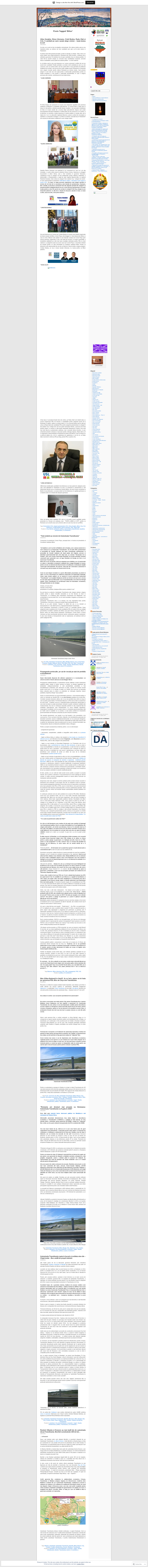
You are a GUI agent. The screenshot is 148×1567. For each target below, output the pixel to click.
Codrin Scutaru (96, 401)
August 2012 (95, 564)
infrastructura (75, 664)
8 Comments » (69, 666)
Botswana (73, 1248)
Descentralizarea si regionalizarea (100, 97)
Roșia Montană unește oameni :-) (100, 640)
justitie (94, 508)
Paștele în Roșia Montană (99, 651)
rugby (94, 533)
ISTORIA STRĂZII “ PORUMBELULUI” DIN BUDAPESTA (100, 621)
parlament (56, 529)
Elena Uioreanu (66, 527)
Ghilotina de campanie (98, 419)
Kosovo (65, 1547)
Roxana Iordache (97, 464)
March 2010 (95, 605)
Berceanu (71, 1419)
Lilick (94, 433)
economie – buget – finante (99, 499)
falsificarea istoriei (97, 502)
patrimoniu (95, 519)
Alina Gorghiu (72, 526)
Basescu (50, 971)
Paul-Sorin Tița (99, 672)
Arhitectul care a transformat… (102, 663)
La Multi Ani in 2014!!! (98, 119)
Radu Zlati (77, 527)
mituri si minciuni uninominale (99, 515)
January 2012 (96, 574)
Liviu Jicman (95, 434)
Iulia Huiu (95, 427)
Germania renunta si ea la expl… (101, 683)
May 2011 (95, 585)
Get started (90, 2)
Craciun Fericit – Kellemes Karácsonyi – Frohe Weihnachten (99, 170)
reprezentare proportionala (71, 529)
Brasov (72, 662)
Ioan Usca (95, 426)
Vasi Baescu (95, 481)
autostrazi (50, 664)
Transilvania (80, 663)
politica (62, 529)
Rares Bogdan (96, 458)
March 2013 (95, 557)
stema (94, 539)
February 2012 (96, 573)
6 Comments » (68, 973)
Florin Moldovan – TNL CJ (99, 415)
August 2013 (95, 552)
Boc (68, 1248)
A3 (45, 662)
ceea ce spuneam (45, 1414)
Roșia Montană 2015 (97, 647)
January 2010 (96, 608)
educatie (95, 501)
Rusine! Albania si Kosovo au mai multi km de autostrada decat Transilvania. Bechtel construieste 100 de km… (63, 1431)
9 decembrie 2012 (48, 526)
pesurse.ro (95, 454)
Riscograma (95, 463)
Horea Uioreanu (96, 425)
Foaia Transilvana (60, 988)
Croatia (53, 1547)
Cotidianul (54, 1412)
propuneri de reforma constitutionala (101, 525)
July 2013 (95, 553)
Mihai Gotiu (95, 446)
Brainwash (95, 391)
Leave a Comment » (69, 1250)
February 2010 (96, 607)
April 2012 (94, 570)
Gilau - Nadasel (63, 1097)
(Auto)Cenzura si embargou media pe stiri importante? (100, 121)
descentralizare (62, 1100)
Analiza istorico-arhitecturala (98, 379)
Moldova (54, 663)
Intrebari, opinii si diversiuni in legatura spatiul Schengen (99, 163)
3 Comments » (67, 530)
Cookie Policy (80, 1564)
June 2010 (95, 601)
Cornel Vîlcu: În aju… (101, 687)
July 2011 (95, 583)
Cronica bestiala (96, 406)
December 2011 (96, 576)
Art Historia (94, 382)
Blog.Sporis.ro (96, 388)
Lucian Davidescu (97, 439)
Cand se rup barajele (101, 688)
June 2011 (95, 584)
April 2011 (94, 587)
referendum (95, 526)
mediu (94, 514)
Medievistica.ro (96, 444)
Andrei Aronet (95, 381)
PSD (77, 971)
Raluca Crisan (96, 457)
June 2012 (95, 567)
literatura (95, 511)
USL (80, 971)
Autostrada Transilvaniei (56, 1419)
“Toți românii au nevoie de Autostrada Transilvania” (60, 536)
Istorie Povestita (97, 611)
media (94, 512)
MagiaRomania (96, 441)
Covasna (44, 663)
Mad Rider (98, 692)
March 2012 (95, 571)
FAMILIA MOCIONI (97, 617)
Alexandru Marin (96, 374)
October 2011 (96, 578)
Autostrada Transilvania (55, 662)
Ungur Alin (95, 477)
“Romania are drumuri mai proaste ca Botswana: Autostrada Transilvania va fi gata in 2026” (63, 1108)
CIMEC (94, 398)
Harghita (70, 1097)
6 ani (46, 1095)
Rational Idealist (96, 460)
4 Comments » (75, 1101)
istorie (94, 507)
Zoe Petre (95, 485)
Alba (47, 662)
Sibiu (74, 663)
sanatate (95, 535)
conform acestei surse (55, 753)
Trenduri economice (97, 472)
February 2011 (96, 590)
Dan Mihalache (96, 408)
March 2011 (95, 588)
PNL (72, 527)
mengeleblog (99, 677)
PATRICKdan (96, 451)
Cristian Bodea (57, 527)
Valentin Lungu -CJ (97, 478)
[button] (63, 91)
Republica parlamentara (98, 99)
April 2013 (94, 556)
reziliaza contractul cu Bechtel (57, 1264)
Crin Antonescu (96, 403)
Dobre (52, 1420)
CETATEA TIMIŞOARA (98, 616)
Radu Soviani (96, 456)
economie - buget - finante (64, 664)
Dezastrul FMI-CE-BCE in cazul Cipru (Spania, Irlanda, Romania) (101, 161)
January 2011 (96, 591)
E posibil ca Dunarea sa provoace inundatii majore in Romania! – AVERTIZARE (100, 154)
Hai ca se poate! (96, 422)
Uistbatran (95, 475)
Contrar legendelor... (97, 613)
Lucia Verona (96, 437)
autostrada (47, 1419)
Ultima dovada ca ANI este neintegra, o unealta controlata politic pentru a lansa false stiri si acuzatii (100, 157)
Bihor (78, 526)
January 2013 (96, 559)
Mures (59, 663)
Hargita (50, 663)
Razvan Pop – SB (97, 461)
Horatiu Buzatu (96, 423)
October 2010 (96, 595)
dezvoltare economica (52, 1097)
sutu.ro (94, 468)
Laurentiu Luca (96, 430)
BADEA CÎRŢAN (96, 626)
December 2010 (96, 592)
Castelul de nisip (96, 392)
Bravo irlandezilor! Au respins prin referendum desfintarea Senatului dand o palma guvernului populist (100, 130)
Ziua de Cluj (81, 1465)
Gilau (56, 1420)
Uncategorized (96, 543)
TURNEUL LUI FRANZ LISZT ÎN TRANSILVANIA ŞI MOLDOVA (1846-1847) (100, 624)
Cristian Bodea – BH (97, 405)
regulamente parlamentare (99, 528)
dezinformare (96, 497)
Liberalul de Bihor (97, 432)
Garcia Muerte (96, 416)
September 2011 (96, 580)
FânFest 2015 (96, 644)
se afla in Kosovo (59, 1441)
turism (62, 666)
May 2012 (95, 569)
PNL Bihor (64, 663)
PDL (63, 971)
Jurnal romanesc (96, 429)
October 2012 (96, 563)
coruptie (94, 494)
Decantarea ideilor (97, 410)
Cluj (81, 526)
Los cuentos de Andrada (98, 436)
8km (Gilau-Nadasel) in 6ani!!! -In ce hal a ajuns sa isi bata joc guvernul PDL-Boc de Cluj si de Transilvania (63, 979)
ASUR (93, 384)
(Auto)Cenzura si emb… (102, 701)
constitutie (95, 492)
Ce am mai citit (96, 395)
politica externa (96, 522)
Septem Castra (96, 465)
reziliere (69, 1420)
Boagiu (65, 1248)
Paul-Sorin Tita (96, 453)
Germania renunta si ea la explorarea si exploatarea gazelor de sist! (99, 150)
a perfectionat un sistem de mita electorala (63, 745)
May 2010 (95, 602)
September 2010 (96, 597)
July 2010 (95, 600)
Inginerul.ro (43, 988)
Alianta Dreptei (95, 377)
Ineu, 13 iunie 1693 (97, 614)
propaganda (71, 971)
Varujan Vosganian (97, 479)
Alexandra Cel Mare (97, 372)
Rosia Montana (96, 532)
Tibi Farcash (95, 470)
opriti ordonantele (97, 516)
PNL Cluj (70, 663)
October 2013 (96, 550)
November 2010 (96, 594)
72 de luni (51, 1095)
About (93, 96)
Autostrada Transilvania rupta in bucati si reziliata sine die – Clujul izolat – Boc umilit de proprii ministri (63, 1257)
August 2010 (95, 598)
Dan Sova (95, 409)
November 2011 (96, 577)
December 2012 (96, 560)
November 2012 (96, 561)
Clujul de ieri (95, 399)
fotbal (94, 504)
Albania (47, 1545)
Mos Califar (95, 450)
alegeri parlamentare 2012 (61, 526)
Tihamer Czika (96, 471)
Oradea (81, 1248)
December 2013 (96, 549)
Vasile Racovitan (96, 482)
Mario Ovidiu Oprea (97, 443)
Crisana (48, 1420)
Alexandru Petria (96, 375)
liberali (51, 529)
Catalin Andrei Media (97, 394)
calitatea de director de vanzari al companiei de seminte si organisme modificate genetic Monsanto (63, 760)
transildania (99, 706)
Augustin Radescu (96, 386)
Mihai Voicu (95, 447)
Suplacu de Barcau (77, 1420)
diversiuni (59, 971)
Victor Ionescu (96, 484)
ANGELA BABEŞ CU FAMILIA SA (100, 618)
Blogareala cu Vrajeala (98, 389)
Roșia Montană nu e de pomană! (100, 645)
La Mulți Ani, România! (98, 639)
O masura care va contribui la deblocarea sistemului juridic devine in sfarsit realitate (100, 137)
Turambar (95, 474)
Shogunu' (95, 467)
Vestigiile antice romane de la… (101, 697)
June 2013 (95, 554)
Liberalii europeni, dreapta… (101, 668)
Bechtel (66, 1419)
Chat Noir (95, 396)
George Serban (96, 417)
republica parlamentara (98, 530)
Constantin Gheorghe (98, 402)
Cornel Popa (81, 662)
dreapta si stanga (97, 498)
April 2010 (94, 604)
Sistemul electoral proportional (100, 100)
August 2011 (95, 581)
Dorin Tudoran (96, 412)
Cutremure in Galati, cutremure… (101, 703)
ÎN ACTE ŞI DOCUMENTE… (99, 627)
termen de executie (59, 1098)
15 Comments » (73, 1424)
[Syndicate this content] (91, 611)
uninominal (95, 544)
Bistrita (68, 662)
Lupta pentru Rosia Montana (99, 440)
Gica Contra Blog (96, 420)
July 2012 (95, 566)
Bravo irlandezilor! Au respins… (102, 693)
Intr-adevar (75, 988)
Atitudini (94, 385)
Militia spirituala (96, 448)
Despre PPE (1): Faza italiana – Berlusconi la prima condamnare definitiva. (99, 133)
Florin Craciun (96, 413)
